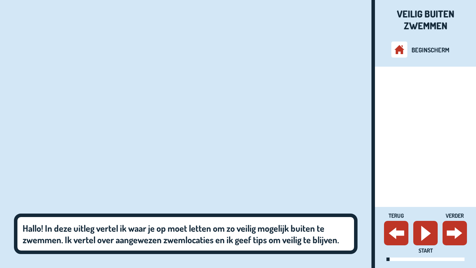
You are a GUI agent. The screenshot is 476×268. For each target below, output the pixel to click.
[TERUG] (396, 233)
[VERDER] (455, 233)
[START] (425, 233)
